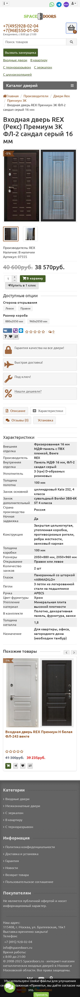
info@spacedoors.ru (17, 947)
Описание (17, 411)
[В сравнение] (16, 337)
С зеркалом (43, 67)
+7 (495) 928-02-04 (18, 942)
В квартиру (38, 60)
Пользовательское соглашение (29, 882)
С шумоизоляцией (17, 74)
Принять (41, 994)
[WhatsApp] (52, 4)
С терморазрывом (17, 67)
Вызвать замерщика (20, 52)
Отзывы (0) (20, 420)
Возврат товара (17, 875)
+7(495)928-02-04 (20, 25)
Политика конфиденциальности (30, 847)
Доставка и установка (21, 854)
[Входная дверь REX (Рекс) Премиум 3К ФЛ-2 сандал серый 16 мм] (40, 185)
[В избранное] (11, 337)
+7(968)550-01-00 (20, 30)
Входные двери (15, 60)
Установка (45, 420)
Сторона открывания (20, 302)
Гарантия (12, 861)
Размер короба (15, 315)
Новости (11, 868)
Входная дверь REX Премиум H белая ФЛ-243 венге (38, 734)
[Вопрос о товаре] (5, 337)
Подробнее (43, 990)
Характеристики (50, 411)
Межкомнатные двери (22, 806)
